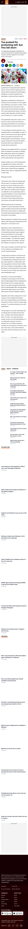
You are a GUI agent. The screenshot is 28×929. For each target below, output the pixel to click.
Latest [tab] (3, 369)
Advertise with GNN (16, 889)
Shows (15, 899)
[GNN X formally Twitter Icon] (13, 925)
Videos (15, 901)
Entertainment (4, 899)
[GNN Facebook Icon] (9, 925)
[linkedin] (14, 65)
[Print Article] (21, 65)
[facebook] (2, 65)
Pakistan (3, 895)
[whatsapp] (10, 65)
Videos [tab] (8, 369)
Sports (21, 39)
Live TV (15, 903)
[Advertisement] (14, 22)
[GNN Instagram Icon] (17, 925)
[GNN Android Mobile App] (6, 913)
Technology (4, 903)
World (2, 897)
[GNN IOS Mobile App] (18, 913)
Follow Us (4, 925)
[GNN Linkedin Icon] (21, 925)
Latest (15, 897)
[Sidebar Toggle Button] (2, 2)
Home (16, 39)
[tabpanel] (14, 407)
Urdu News (17, 906)
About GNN (3, 886)
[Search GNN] (25, 2)
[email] (17, 65)
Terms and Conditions (5, 889)
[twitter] (6, 65)
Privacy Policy (14, 886)
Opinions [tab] (15, 369)
